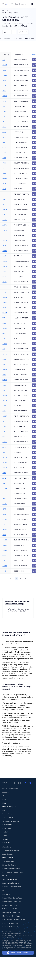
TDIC (4, 111)
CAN (4, 256)
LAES (4, 271)
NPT (4, 421)
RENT (4, 416)
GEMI (4, 137)
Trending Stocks (8, 861)
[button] (20, 578)
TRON (4, 406)
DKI (3, 483)
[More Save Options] (14, 32)
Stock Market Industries (10, 883)
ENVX (4, 230)
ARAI (4, 132)
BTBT (4, 184)
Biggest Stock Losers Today (12, 902)
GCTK (4, 96)
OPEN (4, 178)
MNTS (4, 369)
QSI (3, 333)
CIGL (4, 147)
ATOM (4, 220)
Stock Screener (7, 11)
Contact (5, 832)
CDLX (4, 215)
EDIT (4, 431)
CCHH (4, 519)
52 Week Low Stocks (9, 909)
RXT (4, 411)
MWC (4, 499)
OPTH (4, 354)
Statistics (5, 876)
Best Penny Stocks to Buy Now (13, 920)
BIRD (4, 308)
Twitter (4, 835)
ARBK (4, 566)
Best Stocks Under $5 (10, 923)
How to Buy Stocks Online (11, 887)
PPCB (4, 209)
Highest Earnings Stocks (11, 869)
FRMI (4, 189)
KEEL (4, 168)
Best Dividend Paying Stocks (12, 872)
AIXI (3, 561)
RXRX (4, 282)
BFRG (4, 395)
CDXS (4, 571)
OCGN (4, 545)
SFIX (4, 323)
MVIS (4, 385)
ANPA (4, 225)
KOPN (4, 297)
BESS (4, 204)
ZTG (4, 292)
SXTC (4, 535)
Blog (4, 803)
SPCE (4, 437)
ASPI (4, 524)
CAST (4, 106)
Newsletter (6, 843)
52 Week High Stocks (9, 905)
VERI (4, 235)
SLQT (4, 364)
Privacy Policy (7, 814)
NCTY (4, 452)
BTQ (4, 101)
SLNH (4, 266)
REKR (4, 401)
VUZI (4, 339)
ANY (4, 390)
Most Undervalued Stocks (11, 916)
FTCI (4, 426)
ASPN (4, 468)
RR (3, 349)
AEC (4, 447)
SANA (4, 442)
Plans (4, 810)
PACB (4, 261)
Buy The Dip (6, 894)
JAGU (4, 158)
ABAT (4, 359)
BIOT (4, 91)
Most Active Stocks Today (11, 912)
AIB (3, 117)
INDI (4, 375)
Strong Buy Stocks (9, 865)
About (4, 796)
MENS (4, 530)
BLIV (4, 127)
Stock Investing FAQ (9, 807)
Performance (7, 825)
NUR (4, 80)
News (4, 799)
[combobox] (19, 4)
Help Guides (6, 828)
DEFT (4, 122)
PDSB (4, 550)
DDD (4, 473)
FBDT (4, 65)
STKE (4, 163)
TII (3, 287)
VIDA (4, 85)
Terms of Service (8, 817)
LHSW (4, 240)
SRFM (4, 313)
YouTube (5, 839)
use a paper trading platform (14, 751)
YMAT (4, 380)
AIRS (4, 478)
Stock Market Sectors (10, 879)
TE (3, 493)
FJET (4, 153)
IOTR (4, 509)
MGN (4, 246)
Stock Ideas (20, 11)
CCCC (4, 555)
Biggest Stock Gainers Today (12, 898)
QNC (4, 142)
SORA (4, 504)
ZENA (4, 488)
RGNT (4, 75)
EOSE (4, 302)
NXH (4, 514)
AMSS (4, 344)
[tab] (7, 38)
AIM (3, 60)
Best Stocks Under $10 (10, 927)
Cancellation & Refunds (10, 821)
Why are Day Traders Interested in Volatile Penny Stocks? (19, 610)
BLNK (4, 540)
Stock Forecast (7, 858)
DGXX (4, 251)
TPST (4, 194)
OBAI (4, 199)
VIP (3, 318)
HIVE (4, 173)
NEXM (4, 70)
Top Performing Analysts (11, 850)
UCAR (4, 328)
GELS (4, 277)
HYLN (4, 457)
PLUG (4, 462)
